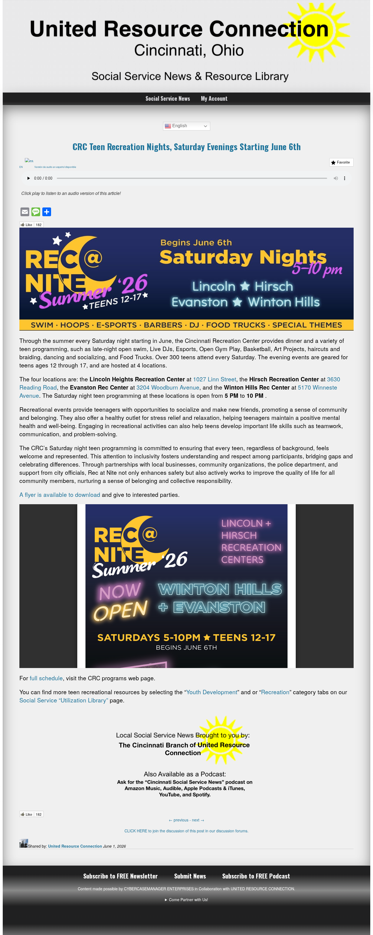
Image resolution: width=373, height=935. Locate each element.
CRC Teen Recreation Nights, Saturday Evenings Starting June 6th (186, 146)
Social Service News (168, 98)
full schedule (46, 678)
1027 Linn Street (214, 379)
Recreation (275, 692)
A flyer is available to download (59, 494)
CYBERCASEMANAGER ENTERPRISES (159, 888)
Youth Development (211, 692)
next (198, 820)
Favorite (343, 162)
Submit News (190, 875)
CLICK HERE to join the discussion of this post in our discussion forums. (186, 830)
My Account (214, 98)
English (179, 126)
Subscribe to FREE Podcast (256, 875)
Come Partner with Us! (188, 899)
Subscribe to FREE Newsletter (120, 875)
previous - (180, 820)
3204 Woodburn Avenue (168, 387)
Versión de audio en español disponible (56, 166)
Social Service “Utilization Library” (63, 700)
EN (22, 166)
